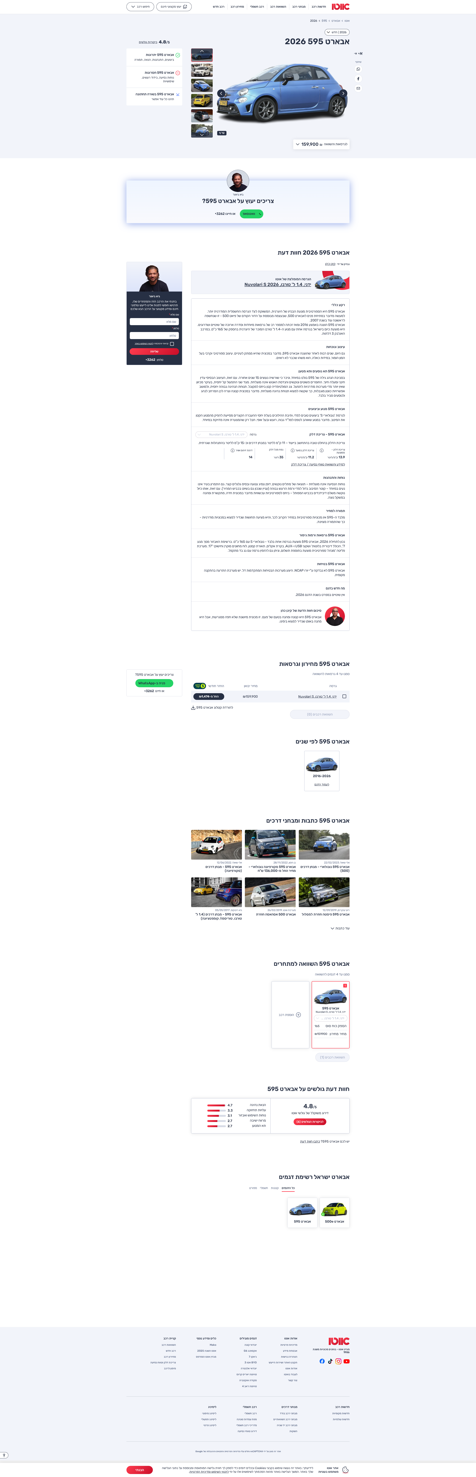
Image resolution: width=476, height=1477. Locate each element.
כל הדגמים (288, 1188)
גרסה (253, 434)
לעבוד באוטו (290, 1374)
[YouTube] (347, 1361)
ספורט (253, 1188)
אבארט (336, 20)
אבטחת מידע (290, 1350)
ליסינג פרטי (209, 1425)
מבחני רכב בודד (288, 1413)
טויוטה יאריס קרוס (247, 1374)
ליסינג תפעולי (208, 1419)
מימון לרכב (170, 1368)
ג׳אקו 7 (253, 1356)
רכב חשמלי (251, 1413)
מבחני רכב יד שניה (287, 1425)
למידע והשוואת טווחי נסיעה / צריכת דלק (318, 464)
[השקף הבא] (221, 93)
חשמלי (264, 1188)
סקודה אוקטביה (248, 1380)
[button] (174, 6)
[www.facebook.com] (322, 1361)
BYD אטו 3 (251, 1362)
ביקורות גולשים (148, 42)
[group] (282, 93)
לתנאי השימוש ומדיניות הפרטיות (209, 1471)
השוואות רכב (169, 1344)
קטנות (275, 1188)
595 (324, 20)
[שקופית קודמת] (343, 93)
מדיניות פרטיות (288, 1344)
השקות (293, 1431)
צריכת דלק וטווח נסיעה (163, 1362)
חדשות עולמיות (341, 1419)
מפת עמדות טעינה (247, 1419)
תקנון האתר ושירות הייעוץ (283, 1362)
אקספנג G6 (250, 1350)
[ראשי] (339, 1341)
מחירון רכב (170, 1356)
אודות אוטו (291, 1368)
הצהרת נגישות (289, 1356)
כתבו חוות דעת (310, 1141)
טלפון (175, 328)
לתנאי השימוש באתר (144, 343)
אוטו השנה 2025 (206, 1350)
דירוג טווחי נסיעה (247, 1431)
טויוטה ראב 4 (249, 1386)
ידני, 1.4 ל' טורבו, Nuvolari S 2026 (278, 284)
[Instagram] (338, 1361)
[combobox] (337, 32)
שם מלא (174, 314)
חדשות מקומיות (341, 1413)
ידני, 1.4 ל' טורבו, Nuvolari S (317, 697)
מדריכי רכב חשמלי (246, 1425)
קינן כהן (330, 264)
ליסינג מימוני (209, 1413)
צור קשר (292, 1380)
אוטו (347, 20)
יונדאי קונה (251, 1344)
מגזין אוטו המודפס (206, 1356)
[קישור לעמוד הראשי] (341, 7)
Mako (213, 1344)
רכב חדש (171, 1350)
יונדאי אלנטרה (249, 1368)
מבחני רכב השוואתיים (285, 1419)
